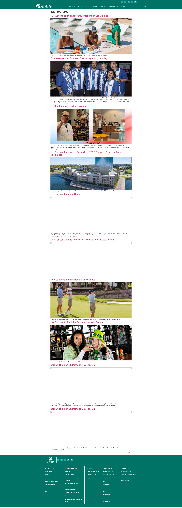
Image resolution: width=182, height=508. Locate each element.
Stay (104, 491)
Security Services (50, 484)
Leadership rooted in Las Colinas (68, 106)
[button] (145, 6)
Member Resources (83, 6)
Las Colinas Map (91, 474)
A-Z (46, 491)
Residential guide (108, 471)
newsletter (106, 484)
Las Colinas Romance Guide (65, 194)
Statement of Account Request (74, 495)
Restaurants (106, 494)
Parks (104, 497)
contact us (125, 468)
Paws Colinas (106, 501)
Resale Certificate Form (72, 492)
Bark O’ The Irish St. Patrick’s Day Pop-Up (72, 365)
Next (130, 452)
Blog (104, 481)
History (47, 474)
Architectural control (51, 481)
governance (48, 471)
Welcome (67, 471)
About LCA (72, 6)
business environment (93, 471)
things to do (106, 478)
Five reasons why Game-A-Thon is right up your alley (78, 58)
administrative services (51, 478)
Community (103, 6)
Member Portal (113, 6)
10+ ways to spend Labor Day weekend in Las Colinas (79, 15)
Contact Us (124, 6)
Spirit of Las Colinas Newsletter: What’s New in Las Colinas (82, 239)
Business (94, 6)
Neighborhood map (108, 474)
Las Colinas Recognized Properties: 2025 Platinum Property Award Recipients (86, 153)
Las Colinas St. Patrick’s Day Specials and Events (76, 322)
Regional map (91, 478)
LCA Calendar (49, 488)
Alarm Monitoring (70, 489)
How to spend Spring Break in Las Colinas (72, 279)
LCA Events (106, 488)
